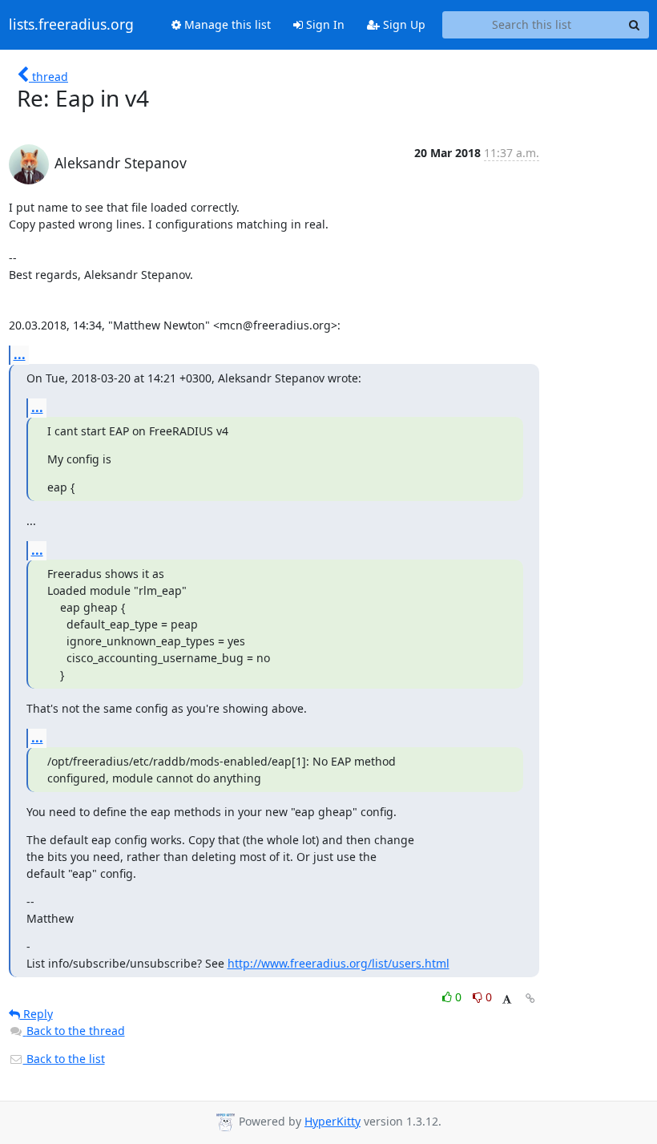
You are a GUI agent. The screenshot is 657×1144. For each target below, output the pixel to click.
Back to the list (64, 1058)
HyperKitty (332, 1121)
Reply (36, 1013)
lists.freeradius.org (71, 24)
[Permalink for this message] (530, 998)
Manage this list (226, 24)
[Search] (634, 24)
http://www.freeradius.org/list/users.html (338, 963)
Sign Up (402, 24)
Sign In (324, 24)
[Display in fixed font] (507, 999)
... (20, 354)
